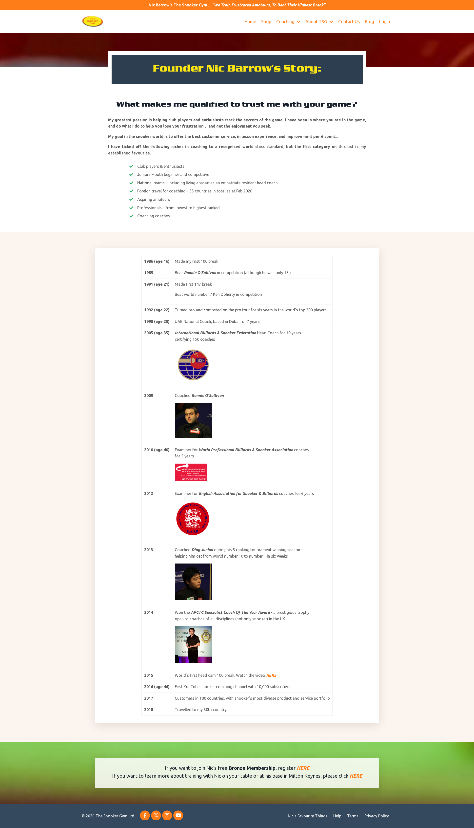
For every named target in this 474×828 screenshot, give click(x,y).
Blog (369, 21)
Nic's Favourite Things (307, 816)
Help (337, 816)
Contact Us (349, 21)
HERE (303, 768)
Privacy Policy (376, 816)
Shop (266, 21)
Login (384, 21)
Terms (352, 816)
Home (250, 21)
